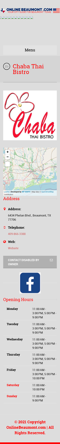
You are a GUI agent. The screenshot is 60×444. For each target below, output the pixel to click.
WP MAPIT (26, 191)
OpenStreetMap (47, 191)
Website (13, 248)
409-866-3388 (17, 234)
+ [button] (8, 152)
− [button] (8, 157)
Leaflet (6, 191)
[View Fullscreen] (7, 164)
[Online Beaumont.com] (30, 10)
